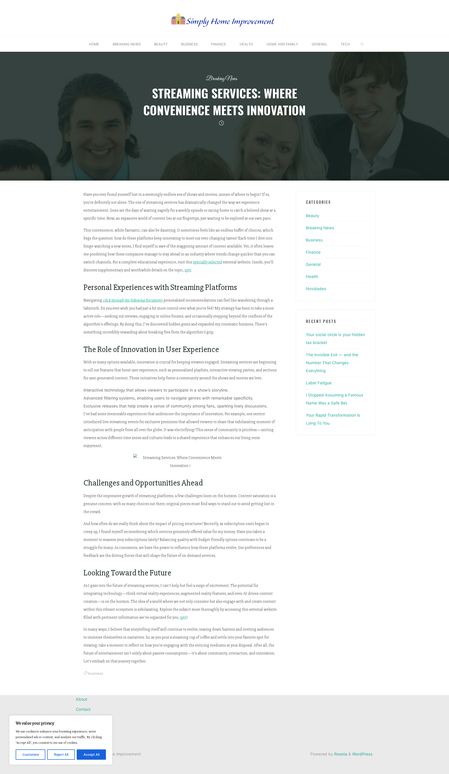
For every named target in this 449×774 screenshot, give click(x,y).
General (313, 264)
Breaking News (221, 78)
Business (314, 240)
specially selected (207, 262)
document (133, 300)
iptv (188, 270)
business (95, 673)
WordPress (362, 754)
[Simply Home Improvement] (224, 17)
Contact (83, 709)
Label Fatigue (319, 383)
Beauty (312, 215)
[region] (60, 740)
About (81, 699)
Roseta (340, 754)
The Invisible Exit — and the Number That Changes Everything (332, 362)
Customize (30, 754)
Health (312, 276)
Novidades (316, 288)
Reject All (61, 754)
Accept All (91, 754)
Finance (313, 252)
